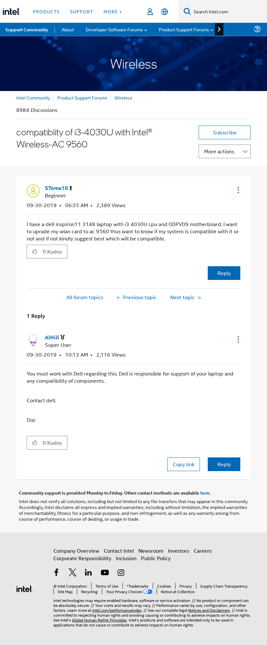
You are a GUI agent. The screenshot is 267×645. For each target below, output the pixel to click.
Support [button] (81, 11)
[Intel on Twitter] (72, 573)
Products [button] (46, 11)
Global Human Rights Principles (99, 620)
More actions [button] (219, 151)
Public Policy (156, 558)
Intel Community (33, 97)
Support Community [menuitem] (26, 29)
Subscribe (225, 132)
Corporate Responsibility (82, 558)
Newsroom (150, 550)
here (205, 492)
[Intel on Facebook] (56, 573)
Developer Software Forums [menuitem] (114, 29)
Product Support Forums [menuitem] (184, 29)
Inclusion (126, 558)
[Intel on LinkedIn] (88, 573)
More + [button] (113, 11)
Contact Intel (119, 550)
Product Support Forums (82, 97)
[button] (238, 189)
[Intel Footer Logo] (24, 588)
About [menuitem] (68, 29)
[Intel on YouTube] (104, 573)
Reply (224, 273)
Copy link (183, 464)
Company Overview (76, 550)
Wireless (124, 97)
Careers (203, 550)
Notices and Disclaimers (209, 610)
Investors (178, 550)
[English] (165, 11)
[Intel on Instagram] (120, 573)
